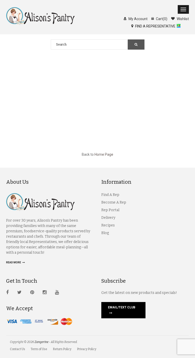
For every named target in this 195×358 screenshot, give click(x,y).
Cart (161, 19)
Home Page (103, 154)
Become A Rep (113, 202)
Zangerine (41, 342)
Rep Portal (110, 210)
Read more (14, 262)
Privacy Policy (86, 349)
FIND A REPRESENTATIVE (154, 26)
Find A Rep (110, 195)
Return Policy (62, 349)
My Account (138, 19)
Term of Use (39, 349)
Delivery (108, 218)
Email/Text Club (121, 307)
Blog (105, 233)
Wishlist (182, 19)
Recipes (108, 225)
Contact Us (17, 349)
